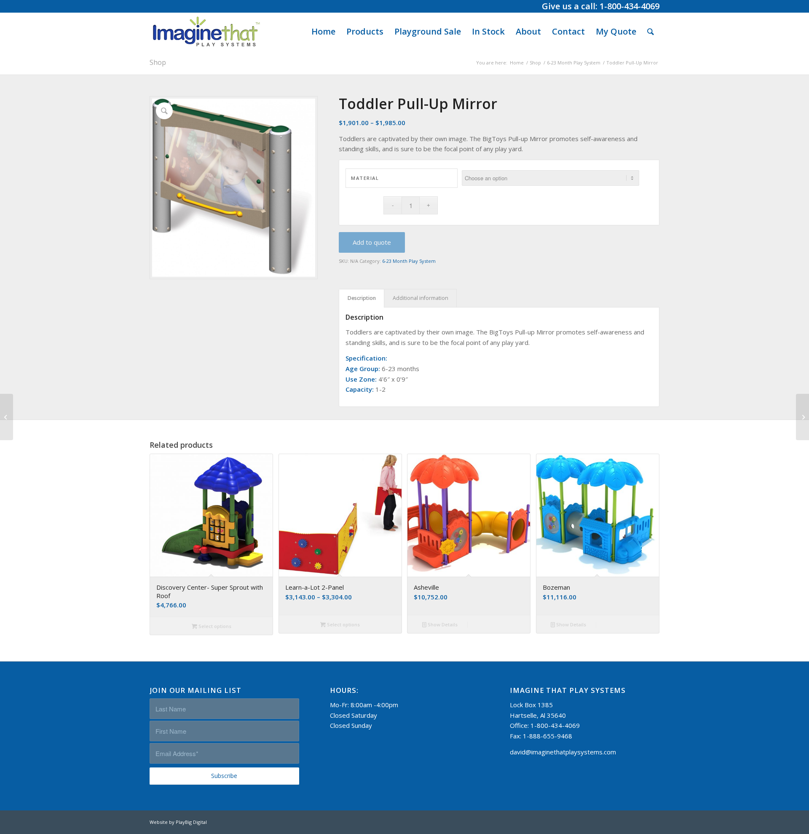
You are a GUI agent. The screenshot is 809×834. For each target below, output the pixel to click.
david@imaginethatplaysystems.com (563, 752)
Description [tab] (362, 298)
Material (365, 178)
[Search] (650, 32)
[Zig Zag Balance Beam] (6, 417)
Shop (158, 62)
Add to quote (372, 242)
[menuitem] (323, 32)
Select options (214, 626)
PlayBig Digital (191, 822)
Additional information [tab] (420, 298)
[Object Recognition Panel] (802, 417)
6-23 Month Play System (409, 261)
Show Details (442, 624)
